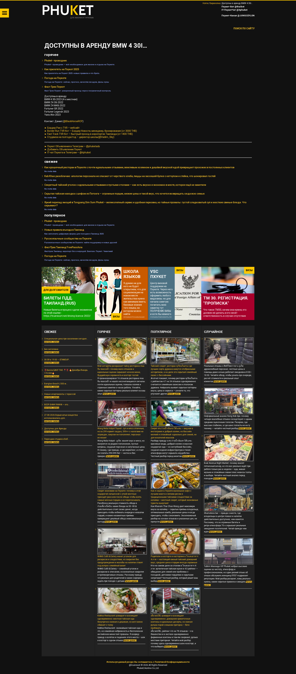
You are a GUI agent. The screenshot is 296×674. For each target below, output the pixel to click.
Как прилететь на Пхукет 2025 (61, 69)
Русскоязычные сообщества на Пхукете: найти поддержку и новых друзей (80, 242)
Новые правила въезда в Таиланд (64, 229)
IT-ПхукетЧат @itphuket (234, 10)
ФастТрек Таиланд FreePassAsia (63, 247)
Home (205, 3)
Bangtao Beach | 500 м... (56, 383)
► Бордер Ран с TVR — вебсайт (62, 127)
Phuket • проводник (55, 60)
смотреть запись (51, 342)
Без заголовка (51, 349)
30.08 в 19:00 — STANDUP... (57, 359)
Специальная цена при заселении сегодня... (66, 339)
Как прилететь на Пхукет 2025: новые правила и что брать (71, 73)
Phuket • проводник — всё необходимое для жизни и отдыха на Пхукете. (79, 64)
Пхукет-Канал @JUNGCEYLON (238, 15)
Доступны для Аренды (55, 428)
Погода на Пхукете (55, 78)
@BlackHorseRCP (73, 121)
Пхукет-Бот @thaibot (232, 6)
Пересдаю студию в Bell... (56, 439)
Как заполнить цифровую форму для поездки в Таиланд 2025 (74, 234)
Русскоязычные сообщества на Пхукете (67, 238)
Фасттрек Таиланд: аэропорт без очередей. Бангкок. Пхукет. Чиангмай (78, 251)
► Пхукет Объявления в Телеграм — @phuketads (72, 146)
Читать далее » (109, 394)
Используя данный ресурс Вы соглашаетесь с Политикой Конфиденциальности (148, 662)
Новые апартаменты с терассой (60, 394)
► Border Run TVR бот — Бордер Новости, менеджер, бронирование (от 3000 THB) (90, 130)
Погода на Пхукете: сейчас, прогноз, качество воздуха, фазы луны (76, 82)
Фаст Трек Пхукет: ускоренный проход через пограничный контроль (77, 91)
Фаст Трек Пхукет (54, 86)
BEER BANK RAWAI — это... (57, 404)
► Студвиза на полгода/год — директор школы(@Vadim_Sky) (79, 137)
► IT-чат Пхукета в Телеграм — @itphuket (67, 152)
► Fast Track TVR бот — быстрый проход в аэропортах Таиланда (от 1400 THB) (88, 134)
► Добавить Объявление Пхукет (63, 149)
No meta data (50, 171)
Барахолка (215, 3)
